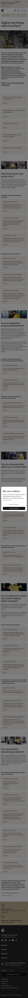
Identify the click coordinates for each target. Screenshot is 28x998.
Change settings (14, 504)
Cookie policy (7, 500)
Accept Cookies (14, 508)
